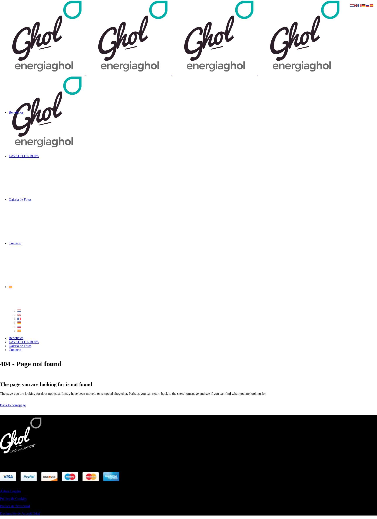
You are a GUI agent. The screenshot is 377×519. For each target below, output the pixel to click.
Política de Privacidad (15, 506)
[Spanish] (11, 287)
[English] (19, 314)
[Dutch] (19, 310)
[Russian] (19, 326)
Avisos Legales (10, 491)
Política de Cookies (13, 498)
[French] (19, 318)
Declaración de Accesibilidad (20, 513)
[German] (19, 322)
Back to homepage (13, 405)
